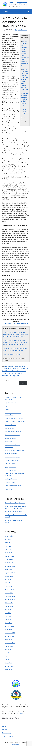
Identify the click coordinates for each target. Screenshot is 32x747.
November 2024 (10, 599)
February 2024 (9, 626)
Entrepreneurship (10, 428)
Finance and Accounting (12, 435)
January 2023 (9, 669)
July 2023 (8, 649)
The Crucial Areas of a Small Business (16, 323)
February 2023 (9, 666)
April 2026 (8, 549)
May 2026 (8, 546)
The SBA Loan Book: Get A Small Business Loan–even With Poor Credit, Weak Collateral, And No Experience (24, 79)
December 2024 (10, 596)
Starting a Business (11, 479)
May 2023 (8, 656)
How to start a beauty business (14, 511)
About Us (5, 726)
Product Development (11, 460)
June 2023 (8, 653)
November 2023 (10, 636)
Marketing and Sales (11, 453)
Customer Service (10, 425)
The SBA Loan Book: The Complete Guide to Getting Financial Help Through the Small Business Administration (25, 53)
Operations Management (12, 457)
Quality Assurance (10, 467)
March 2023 (8, 663)
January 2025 (9, 593)
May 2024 (8, 616)
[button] (28, 11)
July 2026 (8, 539)
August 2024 (9, 606)
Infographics (8, 441)
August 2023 (9, 646)
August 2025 (9, 576)
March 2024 (8, 623)
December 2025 (10, 563)
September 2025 (10, 573)
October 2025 (9, 569)
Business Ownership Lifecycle (14, 418)
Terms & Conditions (8, 736)
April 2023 (8, 659)
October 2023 (9, 639)
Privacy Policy (6, 733)
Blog (6, 406)
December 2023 (10, 633)
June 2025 (8, 583)
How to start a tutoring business (15, 503)
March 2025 (8, 586)
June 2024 (8, 613)
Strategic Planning (10, 482)
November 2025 (10, 566)
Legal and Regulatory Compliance (15, 450)
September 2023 (10, 643)
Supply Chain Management (13, 485)
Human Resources (10, 438)
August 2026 (9, 536)
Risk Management (10, 470)
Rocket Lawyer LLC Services (24, 112)
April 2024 (8, 619)
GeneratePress (16, 744)
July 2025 (8, 579)
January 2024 (9, 629)
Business (7, 409)
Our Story (5, 729)
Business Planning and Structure (14, 366)
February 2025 (9, 589)
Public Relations (10, 463)
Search (7, 380)
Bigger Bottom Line (18, 3)
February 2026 (9, 556)
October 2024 (9, 603)
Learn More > (19, 713)
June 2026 (8, 543)
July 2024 (8, 609)
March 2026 (8, 553)
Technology (8, 489)
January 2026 (9, 559)
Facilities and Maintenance (13, 431)
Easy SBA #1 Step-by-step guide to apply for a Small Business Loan (25, 100)
